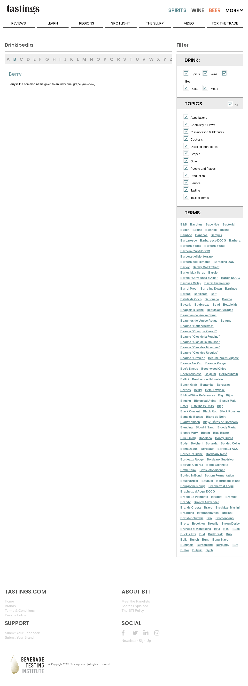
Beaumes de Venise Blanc (198, 315)
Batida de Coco (191, 299)
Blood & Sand (205, 427)
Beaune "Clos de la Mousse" (200, 342)
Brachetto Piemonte (194, 497)
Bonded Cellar (230, 443)
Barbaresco (188, 240)
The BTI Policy (133, 610)
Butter (184, 550)
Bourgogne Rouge (192, 486)
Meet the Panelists (136, 601)
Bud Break (215, 534)
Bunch (194, 539)
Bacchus (196, 224)
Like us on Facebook (127, 633)
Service (196, 183)
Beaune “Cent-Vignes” (223, 358)
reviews (18, 23)
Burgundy (222, 545)
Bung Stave (220, 539)
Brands (10, 606)
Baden (184, 230)
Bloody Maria (226, 427)
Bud (202, 534)
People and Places (203, 168)
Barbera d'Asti (214, 246)
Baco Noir (212, 224)
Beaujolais (230, 304)
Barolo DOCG (230, 278)
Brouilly (213, 523)
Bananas (201, 235)
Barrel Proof (188, 288)
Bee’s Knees (189, 368)
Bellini (184, 379)
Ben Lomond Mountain (207, 379)
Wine (214, 74)
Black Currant (190, 411)
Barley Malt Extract (206, 267)
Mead (214, 89)
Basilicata (201, 294)
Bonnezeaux (189, 449)
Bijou (229, 395)
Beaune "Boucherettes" (197, 326)
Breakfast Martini (228, 507)
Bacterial (229, 224)
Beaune (226, 320)
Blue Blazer (221, 433)
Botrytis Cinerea (191, 465)
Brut (217, 529)
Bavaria (185, 304)
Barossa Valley (190, 283)
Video (189, 23)
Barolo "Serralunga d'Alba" (199, 278)
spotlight (120, 23)
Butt (235, 545)
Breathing (187, 513)
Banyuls (216, 235)
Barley (185, 267)
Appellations (199, 117)
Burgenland (205, 545)
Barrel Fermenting (217, 283)
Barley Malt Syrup (192, 272)
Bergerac (223, 384)
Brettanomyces (208, 513)
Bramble (231, 497)
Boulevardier (189, 481)
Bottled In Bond (191, 475)
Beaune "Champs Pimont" (198, 331)
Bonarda (211, 443)
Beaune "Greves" (192, 358)
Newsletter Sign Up (136, 641)
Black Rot (210, 411)
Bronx (184, 523)
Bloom (205, 433)
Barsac (185, 294)
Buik (229, 534)
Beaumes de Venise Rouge (198, 320)
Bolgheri (196, 443)
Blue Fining (188, 438)
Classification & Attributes (207, 132)
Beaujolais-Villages (220, 310)
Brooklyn (198, 523)
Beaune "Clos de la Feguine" (200, 336)
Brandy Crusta (190, 507)
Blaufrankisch (190, 422)
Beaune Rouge (215, 363)
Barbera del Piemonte (195, 262)
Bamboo (186, 235)
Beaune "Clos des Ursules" (199, 352)
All (236, 105)
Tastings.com (78, 664)
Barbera (234, 240)
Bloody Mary (189, 433)
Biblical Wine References (197, 395)
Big (220, 395)
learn (53, 23)
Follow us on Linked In (148, 633)
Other (194, 161)
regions (86, 23)
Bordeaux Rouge (192, 459)
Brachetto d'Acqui (221, 486)
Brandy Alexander (206, 502)
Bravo (208, 507)
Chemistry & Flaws (203, 125)
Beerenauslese (191, 374)
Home (9, 601)
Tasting (195, 190)
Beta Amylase (215, 390)
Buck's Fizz (188, 534)
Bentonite (207, 384)
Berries (185, 390)
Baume (227, 299)
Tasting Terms (200, 198)
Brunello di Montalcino (195, 529)
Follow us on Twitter (137, 633)
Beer (188, 81)
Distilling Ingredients (204, 147)
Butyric (197, 550)
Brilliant (227, 513)
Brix (209, 518)
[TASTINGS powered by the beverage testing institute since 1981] (23, 12)
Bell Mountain (228, 374)
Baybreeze (201, 304)
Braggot (216, 497)
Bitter (184, 406)
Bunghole (187, 545)
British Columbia (191, 518)
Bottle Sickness (217, 465)
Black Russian (230, 411)
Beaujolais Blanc (192, 310)
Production (198, 176)
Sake (195, 89)
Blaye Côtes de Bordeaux (220, 422)
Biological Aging (205, 400)
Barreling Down (211, 288)
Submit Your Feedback (22, 633)
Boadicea (205, 438)
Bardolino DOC (224, 262)
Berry (198, 390)
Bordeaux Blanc (191, 454)
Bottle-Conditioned (212, 470)
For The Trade (225, 23)
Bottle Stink (188, 470)
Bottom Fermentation (219, 475)
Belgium (210, 374)
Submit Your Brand (19, 637)
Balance (211, 230)
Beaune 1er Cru (191, 363)
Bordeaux (207, 449)
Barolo (212, 272)
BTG (226, 529)
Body (184, 443)
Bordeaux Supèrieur (221, 459)
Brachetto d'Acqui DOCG (197, 491)
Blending (186, 427)
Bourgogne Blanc (228, 481)
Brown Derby (231, 523)
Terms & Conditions (20, 610)
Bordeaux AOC (227, 449)
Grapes (195, 154)
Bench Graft (188, 384)
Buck (236, 529)
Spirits (196, 74)
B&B (183, 224)
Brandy (185, 502)
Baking (197, 230)
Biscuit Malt (227, 400)
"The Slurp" (155, 23)
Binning (185, 400)
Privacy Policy (15, 615)
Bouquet (207, 481)
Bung (205, 539)
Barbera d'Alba (190, 246)
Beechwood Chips (213, 368)
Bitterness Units (202, 406)
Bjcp (220, 406)
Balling (224, 230)
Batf (214, 294)
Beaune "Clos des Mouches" (200, 347)
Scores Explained (135, 606)
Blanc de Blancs (191, 416)
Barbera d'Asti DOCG (195, 251)
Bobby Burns (224, 438)
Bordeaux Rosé (216, 454)
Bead (216, 304)
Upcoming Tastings (159, 633)
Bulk (183, 539)
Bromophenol (225, 518)
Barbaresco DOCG (213, 240)
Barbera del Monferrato (196, 256)
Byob (209, 550)
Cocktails (197, 139)
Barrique (231, 288)
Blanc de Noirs (216, 416)
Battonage (212, 299)
